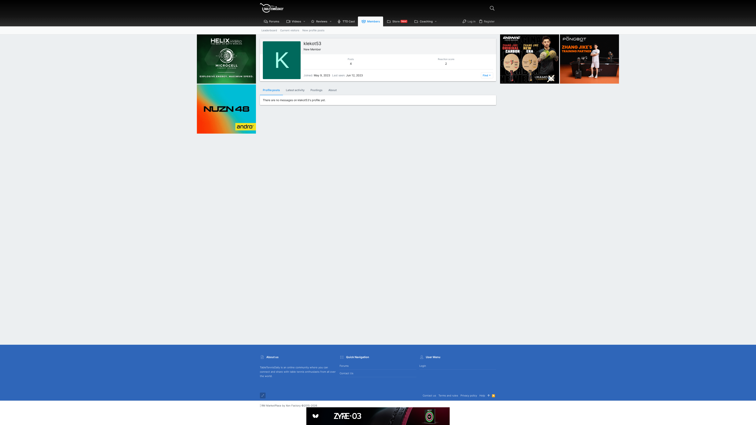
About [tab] (332, 90)
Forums (344, 365)
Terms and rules (448, 395)
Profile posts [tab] (271, 90)
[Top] (488, 395)
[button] (304, 21)
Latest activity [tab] (295, 90)
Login (422, 365)
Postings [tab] (316, 90)
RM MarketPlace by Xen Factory (289, 405)
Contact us (346, 373)
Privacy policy (468, 395)
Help (482, 395)
